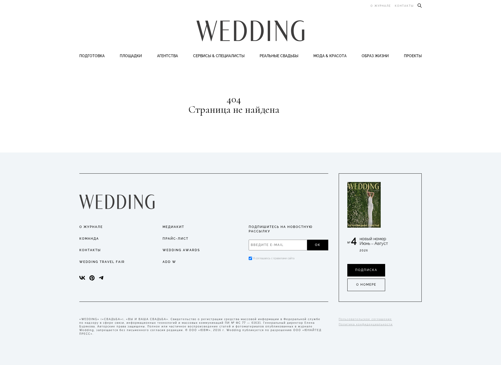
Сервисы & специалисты (218, 56)
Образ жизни (375, 56)
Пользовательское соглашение (365, 319)
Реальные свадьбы (279, 56)
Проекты (413, 56)
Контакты (404, 5)
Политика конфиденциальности (366, 324)
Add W (169, 262)
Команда (89, 238)
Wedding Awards (181, 250)
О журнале (381, 5)
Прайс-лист (175, 238)
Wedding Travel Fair (102, 262)
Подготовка (92, 56)
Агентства (167, 56)
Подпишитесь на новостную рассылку (281, 229)
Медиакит (173, 227)
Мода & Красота (330, 56)
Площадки (131, 56)
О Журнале (91, 227)
